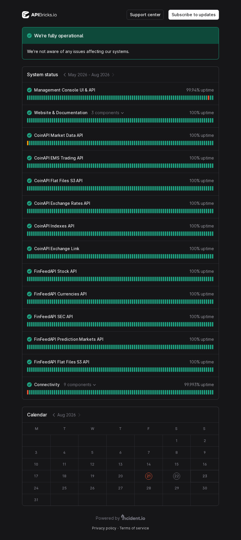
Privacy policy (104, 528)
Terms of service (134, 528)
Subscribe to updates (194, 14)
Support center (145, 14)
